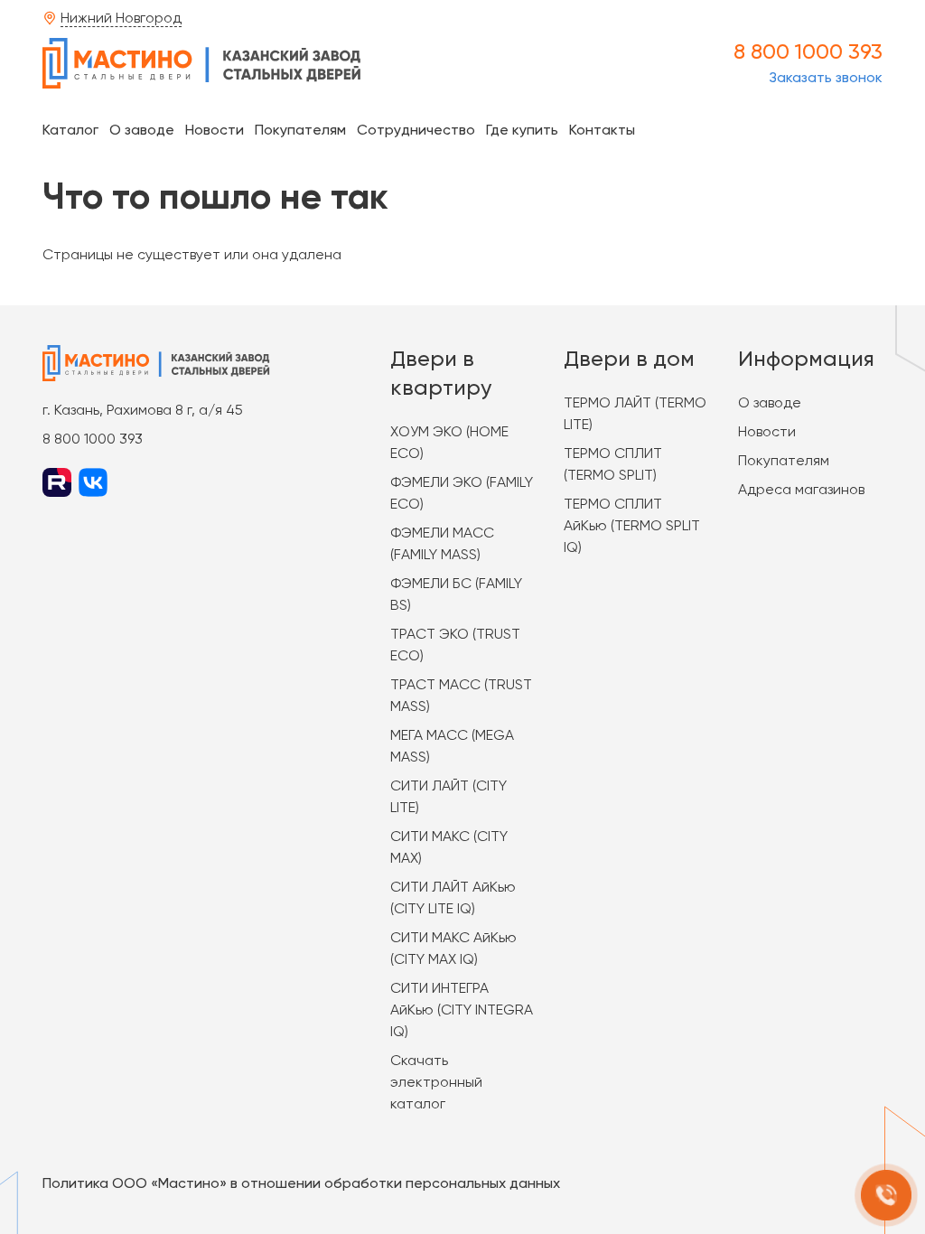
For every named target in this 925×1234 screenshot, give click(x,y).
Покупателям (300, 129)
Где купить (522, 129)
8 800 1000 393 (808, 51)
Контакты (602, 129)
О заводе (141, 129)
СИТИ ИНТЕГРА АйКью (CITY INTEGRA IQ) (461, 1009)
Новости (214, 129)
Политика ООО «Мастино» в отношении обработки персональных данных (301, 1183)
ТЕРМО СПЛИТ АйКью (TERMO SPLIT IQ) (632, 525)
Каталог (70, 129)
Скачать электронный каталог (436, 1082)
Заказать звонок (826, 77)
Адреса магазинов (801, 489)
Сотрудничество (416, 129)
